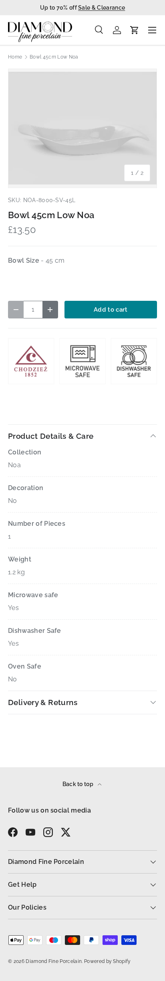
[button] (134, 30)
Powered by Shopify (107, 961)
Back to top (78, 784)
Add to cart (111, 309)
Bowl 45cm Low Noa (54, 57)
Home (15, 57)
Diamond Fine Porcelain (54, 961)
